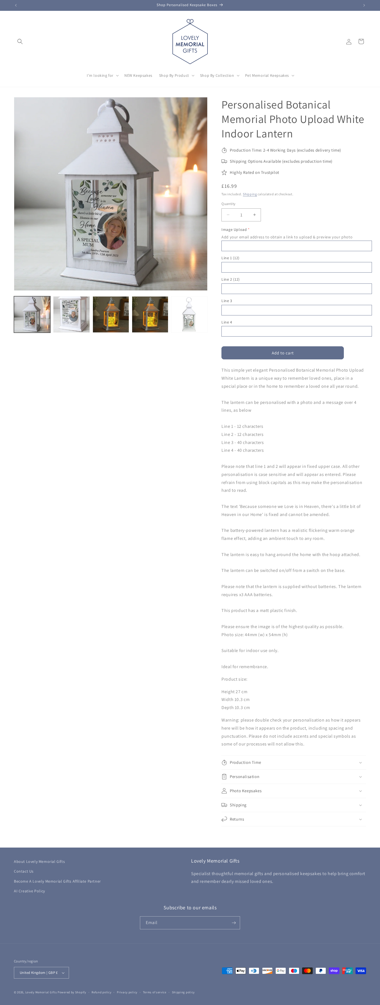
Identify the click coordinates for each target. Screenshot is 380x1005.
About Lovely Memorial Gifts (39, 861)
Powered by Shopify (72, 992)
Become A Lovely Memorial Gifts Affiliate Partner (57, 881)
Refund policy (101, 992)
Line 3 (226, 300)
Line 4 (226, 322)
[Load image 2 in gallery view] (71, 314)
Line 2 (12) (230, 279)
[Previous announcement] (16, 5)
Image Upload (234, 229)
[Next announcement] (364, 5)
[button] (20, 41)
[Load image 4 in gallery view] (150, 314)
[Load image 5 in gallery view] (189, 314)
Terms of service (154, 992)
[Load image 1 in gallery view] (32, 314)
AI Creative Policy (29, 890)
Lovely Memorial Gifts (41, 992)
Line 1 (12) (230, 257)
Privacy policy (127, 992)
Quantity (228, 203)
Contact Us (24, 871)
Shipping (250, 194)
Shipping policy (183, 992)
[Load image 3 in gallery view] (111, 314)
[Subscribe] (234, 922)
